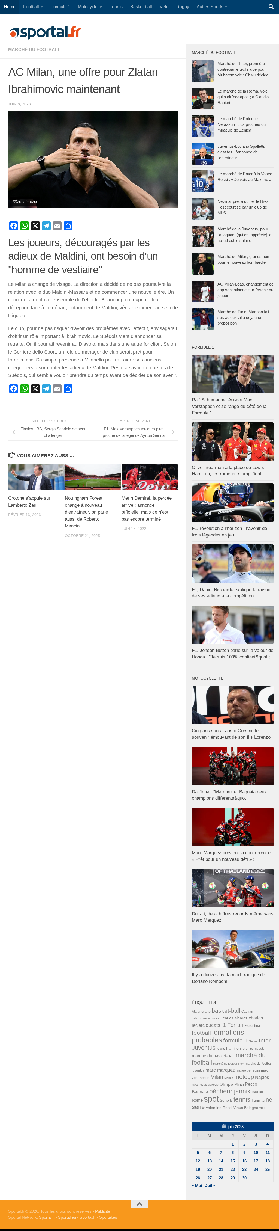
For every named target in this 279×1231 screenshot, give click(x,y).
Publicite (102, 1211)
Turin (255, 1100)
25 (267, 1169)
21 (221, 1169)
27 (209, 1178)
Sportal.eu (67, 1217)
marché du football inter (228, 1063)
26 (198, 1178)
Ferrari (235, 1025)
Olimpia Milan (232, 1084)
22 (233, 1169)
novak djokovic (209, 1084)
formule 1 (235, 1040)
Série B (226, 1100)
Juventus (204, 1048)
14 (221, 1161)
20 (209, 1169)
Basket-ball (141, 6)
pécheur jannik (230, 1091)
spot (211, 1098)
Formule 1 (60, 6)
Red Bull (258, 1092)
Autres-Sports (210, 6)
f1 (223, 1025)
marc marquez (220, 1070)
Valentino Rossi (219, 1107)
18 (267, 1161)
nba (195, 1085)
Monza (228, 1077)
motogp (244, 1076)
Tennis (116, 6)
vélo (262, 1108)
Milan (216, 1077)
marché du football (34, 49)
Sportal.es (108, 1217)
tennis (241, 1099)
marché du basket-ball (213, 1056)
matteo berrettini (248, 1070)
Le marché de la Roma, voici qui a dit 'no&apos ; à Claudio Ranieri (243, 97)
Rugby (182, 6)
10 (256, 1152)
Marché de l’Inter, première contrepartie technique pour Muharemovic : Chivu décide (242, 69)
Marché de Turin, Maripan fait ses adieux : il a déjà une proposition (243, 317)
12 (198, 1161)
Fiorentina (252, 1026)
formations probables (218, 1036)
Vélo (164, 6)
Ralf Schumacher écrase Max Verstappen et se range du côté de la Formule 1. (229, 406)
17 (256, 1161)
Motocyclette (90, 6)
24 (256, 1169)
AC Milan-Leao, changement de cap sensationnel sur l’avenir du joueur (245, 290)
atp (208, 1011)
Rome (197, 1100)
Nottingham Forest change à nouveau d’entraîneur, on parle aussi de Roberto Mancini (86, 512)
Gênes (253, 1041)
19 (198, 1169)
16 (244, 1161)
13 (209, 1161)
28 (221, 1178)
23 (244, 1169)
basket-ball (226, 1010)
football (201, 1033)
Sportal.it (46, 1217)
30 (244, 1178)
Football (31, 6)
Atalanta (198, 1011)
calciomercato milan (207, 1018)
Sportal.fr (88, 1217)
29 (233, 1178)
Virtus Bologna (245, 1107)
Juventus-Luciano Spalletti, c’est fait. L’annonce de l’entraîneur (241, 152)
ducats (213, 1025)
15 (233, 1161)
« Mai (197, 1185)
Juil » (210, 1185)
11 (268, 1152)
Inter (265, 1040)
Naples (262, 1077)
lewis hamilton (229, 1048)
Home (10, 6)
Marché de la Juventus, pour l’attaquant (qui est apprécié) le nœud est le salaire (244, 235)
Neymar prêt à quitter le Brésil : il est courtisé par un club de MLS (244, 207)
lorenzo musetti (253, 1048)
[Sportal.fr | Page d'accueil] (45, 33)
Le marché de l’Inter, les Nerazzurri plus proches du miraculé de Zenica (241, 124)
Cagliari (247, 1011)
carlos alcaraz (235, 1018)
